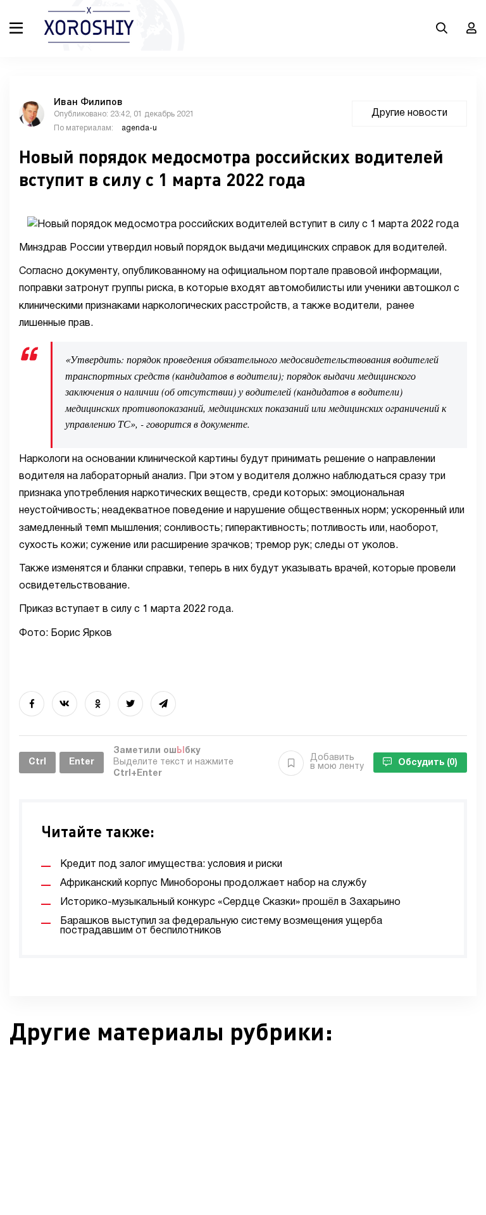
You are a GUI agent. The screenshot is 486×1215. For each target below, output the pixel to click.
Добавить (337, 762)
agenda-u (139, 128)
